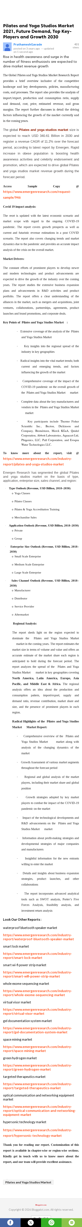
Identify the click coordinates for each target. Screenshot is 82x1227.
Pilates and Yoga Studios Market (28, 1182)
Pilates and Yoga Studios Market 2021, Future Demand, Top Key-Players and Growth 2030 (38, 31)
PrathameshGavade (28, 44)
